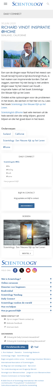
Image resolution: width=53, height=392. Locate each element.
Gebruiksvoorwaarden (9, 385)
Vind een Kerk (12, 327)
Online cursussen (9, 283)
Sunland (7, 134)
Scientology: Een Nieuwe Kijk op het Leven (24, 140)
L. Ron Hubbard (7, 352)
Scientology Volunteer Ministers (38, 359)
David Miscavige (23, 356)
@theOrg (9, 169)
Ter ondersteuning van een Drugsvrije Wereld (18, 369)
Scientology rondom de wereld (16, 302)
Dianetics (18, 352)
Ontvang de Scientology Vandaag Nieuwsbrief (25, 341)
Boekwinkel (7, 290)
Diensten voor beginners (13, 287)
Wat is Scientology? (11, 279)
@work (8, 173)
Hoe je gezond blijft (11, 181)
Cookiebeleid (30, 383)
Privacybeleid (19, 383)
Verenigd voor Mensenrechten (13, 372)
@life (8, 166)
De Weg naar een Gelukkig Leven (13, 366)
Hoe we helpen (8, 306)
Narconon (32, 366)
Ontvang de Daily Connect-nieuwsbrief (22, 337)
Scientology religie (8, 356)
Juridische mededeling (28, 385)
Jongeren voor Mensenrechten (38, 372)
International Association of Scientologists (17, 362)
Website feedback (14, 323)
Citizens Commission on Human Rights (16, 376)
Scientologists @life (11, 161)
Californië (19, 134)
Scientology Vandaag (11, 294)
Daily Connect (8, 298)
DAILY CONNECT (26, 156)
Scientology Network (31, 352)
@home (6, 147)
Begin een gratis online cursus (12, 359)
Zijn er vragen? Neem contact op (20, 319)
